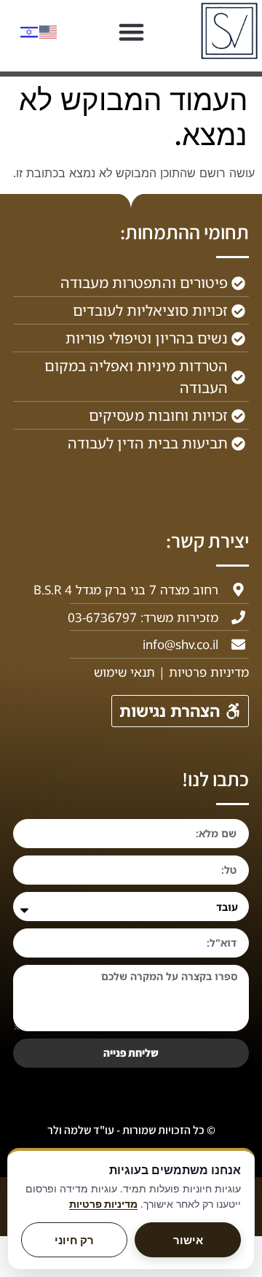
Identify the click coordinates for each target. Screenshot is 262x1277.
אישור (188, 1240)
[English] (48, 30)
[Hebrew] (29, 30)
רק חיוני (74, 1240)
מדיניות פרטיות (103, 1204)
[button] (131, 32)
